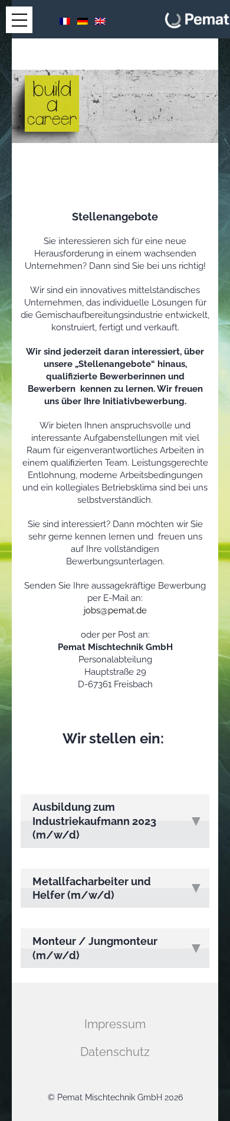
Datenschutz (115, 1052)
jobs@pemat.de (115, 610)
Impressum (115, 1024)
